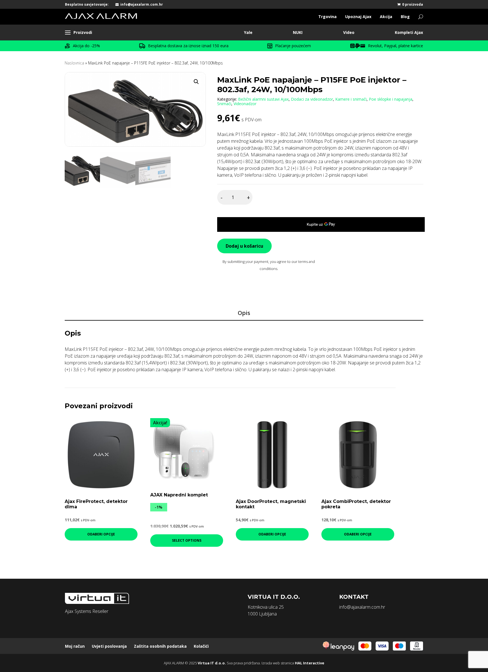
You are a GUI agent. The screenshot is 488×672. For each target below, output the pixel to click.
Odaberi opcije (101, 534)
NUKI (297, 32)
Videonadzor (245, 103)
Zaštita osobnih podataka (160, 646)
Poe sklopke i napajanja (390, 99)
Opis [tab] (244, 313)
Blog (405, 16)
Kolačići (201, 646)
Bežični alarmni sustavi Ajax (263, 99)
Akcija (386, 16)
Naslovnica (74, 63)
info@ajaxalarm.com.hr (141, 4)
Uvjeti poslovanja (109, 646)
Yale (248, 32)
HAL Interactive (309, 662)
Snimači (224, 103)
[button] (196, 82)
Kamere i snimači (351, 99)
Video (348, 32)
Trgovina (327, 16)
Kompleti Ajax (409, 32)
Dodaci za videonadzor (312, 99)
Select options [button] (186, 540)
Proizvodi (82, 32)
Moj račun (75, 646)
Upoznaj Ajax (358, 16)
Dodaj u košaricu (244, 246)
